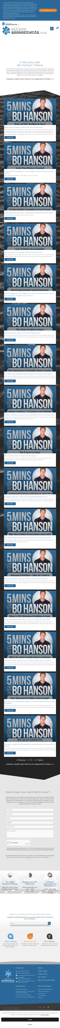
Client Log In (42, 971)
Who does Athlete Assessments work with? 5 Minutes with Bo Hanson (27, 537)
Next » (41, 760)
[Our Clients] (49, 936)
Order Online (43, 974)
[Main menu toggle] (52, 28)
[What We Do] (30, 936)
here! (52, 79)
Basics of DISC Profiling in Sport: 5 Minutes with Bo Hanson (23, 127)
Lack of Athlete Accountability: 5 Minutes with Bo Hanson (23, 252)
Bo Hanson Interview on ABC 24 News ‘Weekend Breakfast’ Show (26, 497)
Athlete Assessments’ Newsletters (50, 884)
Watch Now (10, 137)
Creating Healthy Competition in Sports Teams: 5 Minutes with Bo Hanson (28, 213)
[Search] (49, 923)
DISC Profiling (10, 941)
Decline (30, 1024)
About (40, 968)
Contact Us (20, 968)
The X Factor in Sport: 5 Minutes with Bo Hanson (20, 456)
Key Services (20, 986)
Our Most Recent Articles (10, 883)
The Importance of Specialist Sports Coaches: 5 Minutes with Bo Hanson (28, 374)
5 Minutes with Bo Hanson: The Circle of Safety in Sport (22, 333)
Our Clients (49, 941)
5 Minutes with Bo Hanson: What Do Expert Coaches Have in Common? (28, 660)
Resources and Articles (46, 980)
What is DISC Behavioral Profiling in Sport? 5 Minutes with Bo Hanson (27, 619)
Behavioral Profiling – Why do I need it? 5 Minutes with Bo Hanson (26, 578)
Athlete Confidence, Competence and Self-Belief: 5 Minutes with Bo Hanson (29, 415)
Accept (30, 1019)
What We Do (30, 941)
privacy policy (45, 1014)
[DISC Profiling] (10, 936)
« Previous (20, 760)
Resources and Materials (30, 883)
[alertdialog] (30, 10)
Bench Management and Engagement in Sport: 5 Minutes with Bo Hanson (29, 293)
